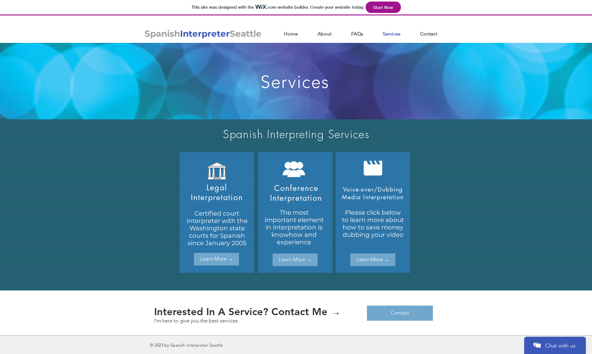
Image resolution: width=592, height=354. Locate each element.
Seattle (245, 33)
